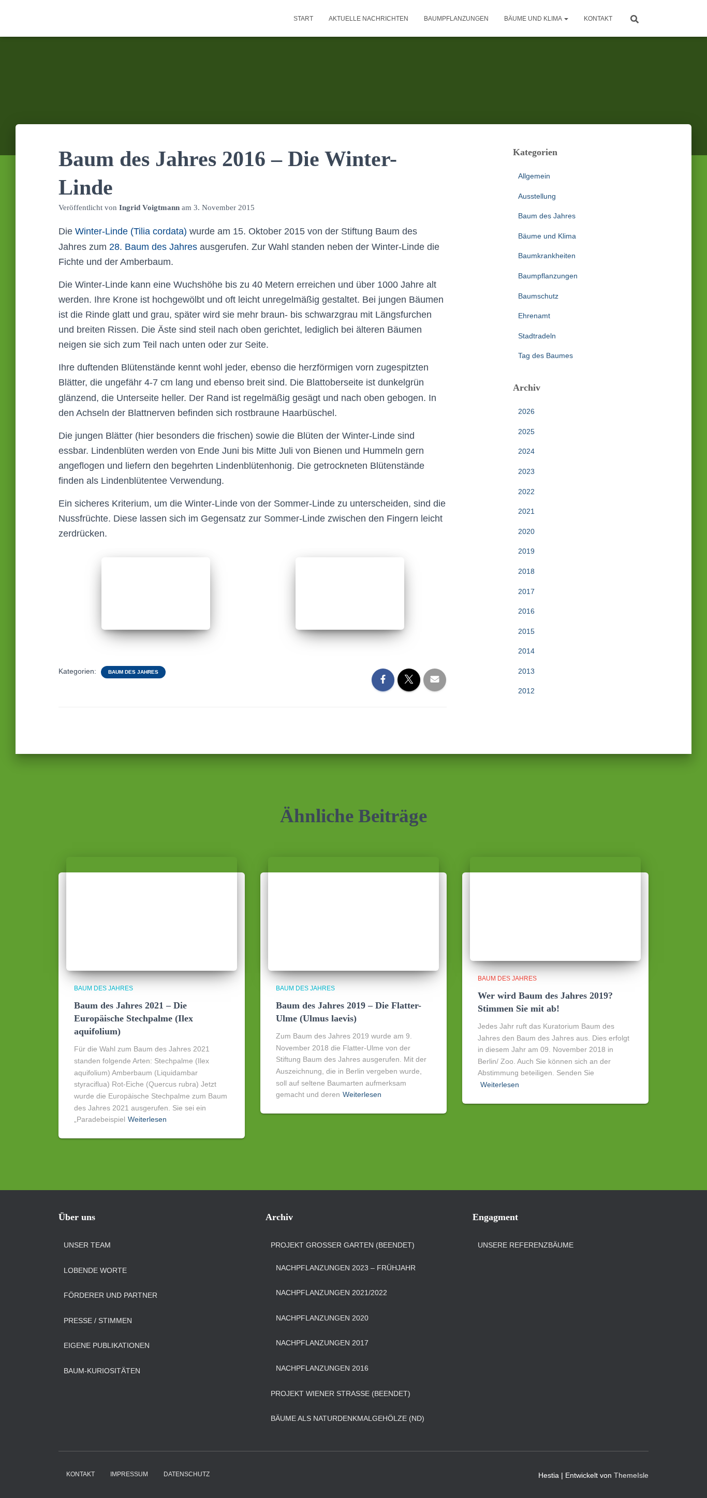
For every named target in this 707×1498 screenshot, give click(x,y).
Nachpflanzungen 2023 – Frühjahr (346, 1268)
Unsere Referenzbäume (525, 1245)
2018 (526, 571)
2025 (526, 431)
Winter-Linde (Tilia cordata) (131, 231)
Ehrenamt (534, 316)
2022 (526, 491)
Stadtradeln (537, 336)
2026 (526, 411)
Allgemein (534, 176)
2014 (526, 651)
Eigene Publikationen (107, 1345)
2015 (526, 631)
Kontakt (598, 18)
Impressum (129, 1474)
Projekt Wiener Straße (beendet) (340, 1393)
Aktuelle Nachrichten (368, 18)
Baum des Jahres (133, 672)
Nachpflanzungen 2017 (322, 1343)
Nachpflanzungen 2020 (322, 1318)
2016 (526, 611)
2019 (526, 551)
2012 (526, 691)
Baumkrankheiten (547, 255)
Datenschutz (187, 1474)
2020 (526, 531)
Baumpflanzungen (456, 18)
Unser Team (87, 1245)
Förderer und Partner (110, 1295)
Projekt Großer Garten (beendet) (343, 1245)
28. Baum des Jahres (153, 247)
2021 (526, 511)
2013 (526, 671)
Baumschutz (538, 296)
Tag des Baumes (545, 355)
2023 (526, 471)
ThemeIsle (631, 1475)
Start (303, 18)
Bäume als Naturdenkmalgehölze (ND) (347, 1418)
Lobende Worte (95, 1270)
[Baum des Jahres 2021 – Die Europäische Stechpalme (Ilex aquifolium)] (151, 913)
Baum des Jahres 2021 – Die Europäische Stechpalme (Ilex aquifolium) (133, 1018)
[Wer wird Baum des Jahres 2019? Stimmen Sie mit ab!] (555, 908)
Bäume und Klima (533, 18)
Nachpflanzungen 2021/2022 (331, 1292)
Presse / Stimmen (98, 1320)
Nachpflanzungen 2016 (322, 1368)
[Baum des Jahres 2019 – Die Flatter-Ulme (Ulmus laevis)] (353, 913)
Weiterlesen (147, 1119)
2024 (526, 451)
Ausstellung (537, 196)
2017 (526, 591)
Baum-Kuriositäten (102, 1371)
